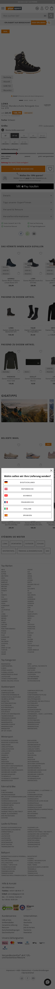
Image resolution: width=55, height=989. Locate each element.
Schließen (51, 470)
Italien (27, 509)
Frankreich (27, 502)
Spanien (27, 515)
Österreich (27, 489)
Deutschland (27, 482)
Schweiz (27, 495)
